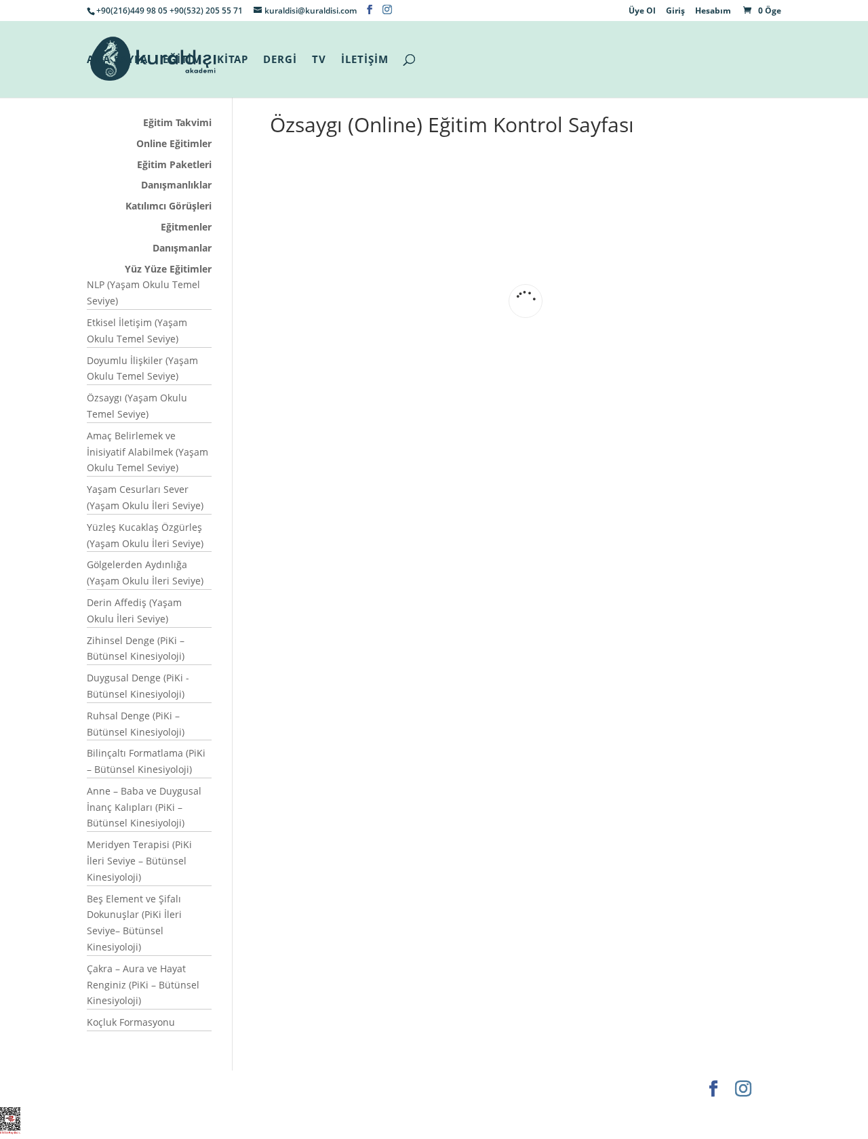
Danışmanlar (182, 247)
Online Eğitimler (174, 143)
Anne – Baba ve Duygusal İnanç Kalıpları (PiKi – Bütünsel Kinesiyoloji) (144, 807)
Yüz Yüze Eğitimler (168, 268)
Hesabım (713, 11)
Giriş (675, 11)
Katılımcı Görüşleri (168, 205)
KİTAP (232, 60)
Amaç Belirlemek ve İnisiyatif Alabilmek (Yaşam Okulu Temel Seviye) (147, 452)
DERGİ (280, 60)
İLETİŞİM (365, 60)
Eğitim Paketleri (174, 164)
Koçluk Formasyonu (131, 1022)
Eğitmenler (186, 226)
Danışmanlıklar (176, 184)
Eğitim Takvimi (177, 122)
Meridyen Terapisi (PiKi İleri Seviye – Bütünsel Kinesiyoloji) (139, 860)
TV (319, 60)
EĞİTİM (182, 60)
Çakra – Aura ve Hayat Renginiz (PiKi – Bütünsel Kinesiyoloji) (143, 984)
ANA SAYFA (117, 60)
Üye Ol (642, 11)
